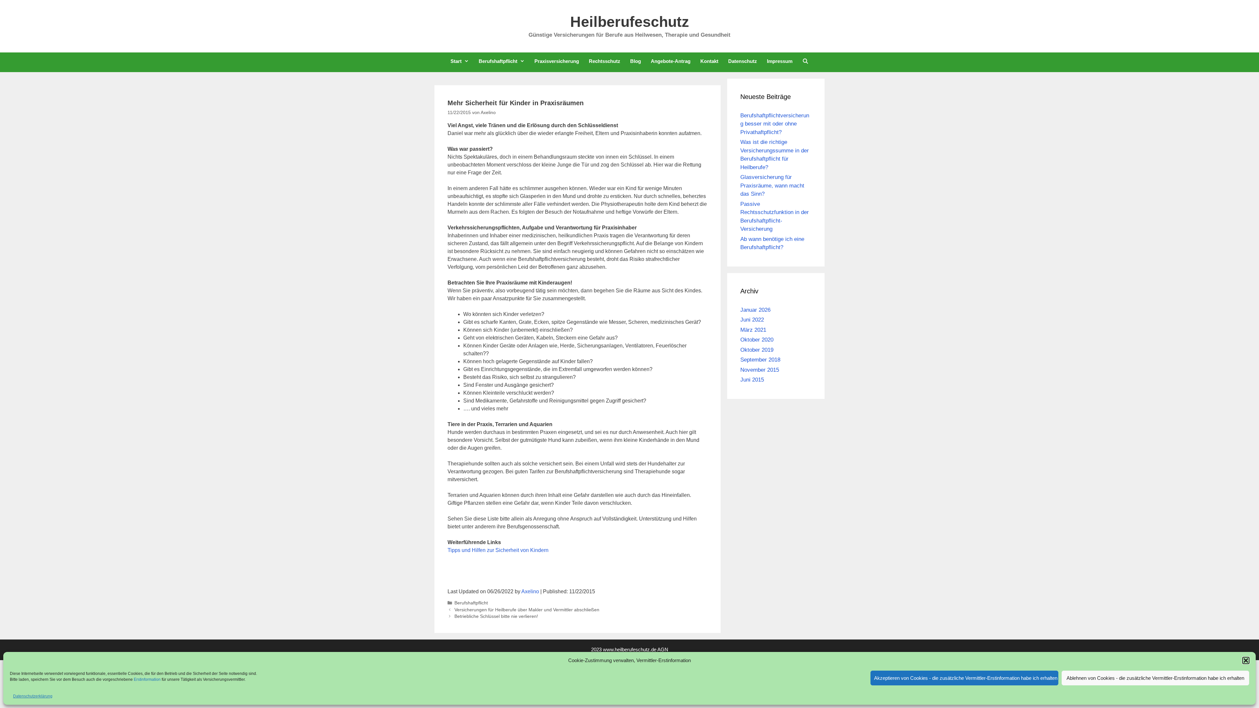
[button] (1246, 660)
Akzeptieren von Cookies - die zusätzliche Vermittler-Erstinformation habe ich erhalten (965, 678)
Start (456, 61)
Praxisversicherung (556, 61)
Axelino (530, 591)
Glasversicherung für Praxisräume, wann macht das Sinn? (772, 185)
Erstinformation (148, 679)
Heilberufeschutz (629, 21)
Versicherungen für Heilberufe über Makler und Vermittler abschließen (526, 609)
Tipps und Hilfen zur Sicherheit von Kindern (498, 550)
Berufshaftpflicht (498, 61)
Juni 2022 (752, 320)
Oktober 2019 (756, 350)
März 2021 (753, 330)
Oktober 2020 (756, 340)
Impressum (779, 61)
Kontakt (709, 61)
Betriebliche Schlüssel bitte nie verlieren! (496, 616)
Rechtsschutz (604, 61)
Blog (635, 61)
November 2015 (759, 370)
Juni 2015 (752, 380)
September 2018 (760, 360)
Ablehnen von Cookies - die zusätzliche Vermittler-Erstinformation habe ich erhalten (1155, 678)
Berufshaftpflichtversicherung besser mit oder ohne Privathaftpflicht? (774, 123)
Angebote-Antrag (670, 61)
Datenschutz (742, 61)
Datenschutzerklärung (32, 696)
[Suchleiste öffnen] (805, 61)
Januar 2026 (755, 310)
